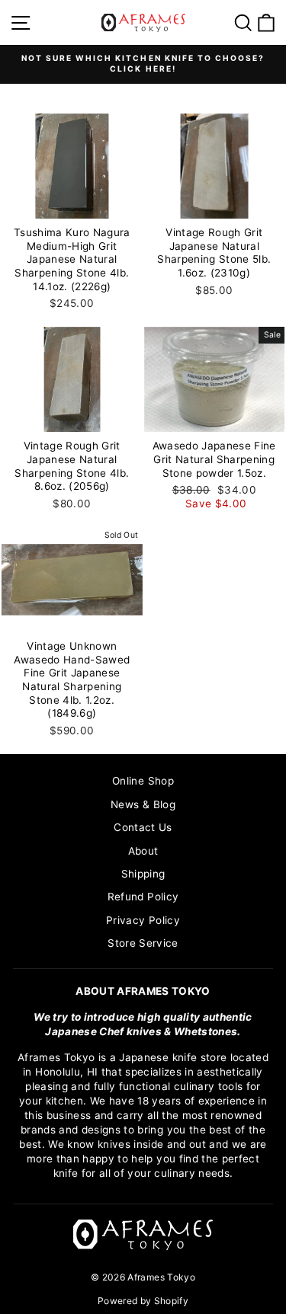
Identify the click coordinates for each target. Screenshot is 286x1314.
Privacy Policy (143, 920)
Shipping (143, 874)
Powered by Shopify (143, 1300)
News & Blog (143, 804)
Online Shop (143, 781)
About (143, 851)
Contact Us (143, 827)
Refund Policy (143, 896)
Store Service (143, 943)
